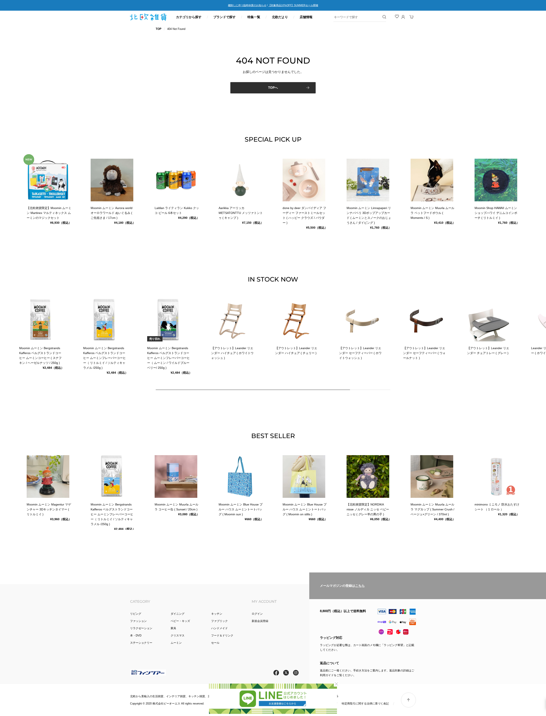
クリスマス (177, 635)
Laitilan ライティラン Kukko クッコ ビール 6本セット (177, 210)
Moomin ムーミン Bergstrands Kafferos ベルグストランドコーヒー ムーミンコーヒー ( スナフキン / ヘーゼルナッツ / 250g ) (40, 355)
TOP (158, 28)
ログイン (257, 613)
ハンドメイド (219, 628)
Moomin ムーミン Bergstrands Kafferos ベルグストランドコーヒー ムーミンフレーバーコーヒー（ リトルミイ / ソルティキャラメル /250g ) (104, 357)
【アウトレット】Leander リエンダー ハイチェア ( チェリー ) (296, 350)
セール (215, 642)
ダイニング (177, 613)
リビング (135, 613)
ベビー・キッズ (180, 621)
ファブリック (219, 621)
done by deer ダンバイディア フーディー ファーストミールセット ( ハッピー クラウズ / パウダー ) (304, 215)
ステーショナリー (141, 642)
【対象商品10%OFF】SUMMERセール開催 (293, 5)
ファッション (138, 621)
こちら (360, 586)
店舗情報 (306, 17)
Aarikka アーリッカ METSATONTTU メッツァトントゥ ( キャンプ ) (241, 212)
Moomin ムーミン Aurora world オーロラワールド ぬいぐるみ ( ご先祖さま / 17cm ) (111, 212)
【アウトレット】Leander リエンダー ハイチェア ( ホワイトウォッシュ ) (232, 353)
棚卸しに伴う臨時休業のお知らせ (247, 5)
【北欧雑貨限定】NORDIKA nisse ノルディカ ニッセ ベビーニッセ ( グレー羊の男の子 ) (368, 509)
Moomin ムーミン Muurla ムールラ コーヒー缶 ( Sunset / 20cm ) (176, 507)
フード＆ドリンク (222, 635)
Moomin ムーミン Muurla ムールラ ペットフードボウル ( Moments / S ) (432, 212)
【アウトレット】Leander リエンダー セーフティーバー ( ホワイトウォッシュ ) (360, 353)
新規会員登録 (260, 621)
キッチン (216, 613)
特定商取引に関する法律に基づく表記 (365, 703)
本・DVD (135, 635)
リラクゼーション (141, 628)
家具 (173, 628)
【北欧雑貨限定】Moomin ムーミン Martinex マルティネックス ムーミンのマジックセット (49, 212)
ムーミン (176, 642)
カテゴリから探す (189, 17)
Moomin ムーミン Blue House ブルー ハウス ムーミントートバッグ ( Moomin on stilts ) (305, 509)
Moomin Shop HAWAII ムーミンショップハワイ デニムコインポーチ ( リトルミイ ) (496, 212)
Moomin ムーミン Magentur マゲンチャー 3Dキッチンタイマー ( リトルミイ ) (49, 509)
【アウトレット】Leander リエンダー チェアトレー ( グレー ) (488, 350)
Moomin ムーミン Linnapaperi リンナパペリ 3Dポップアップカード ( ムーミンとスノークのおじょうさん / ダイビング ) (369, 215)
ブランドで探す (224, 17)
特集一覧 (253, 17)
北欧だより (280, 17)
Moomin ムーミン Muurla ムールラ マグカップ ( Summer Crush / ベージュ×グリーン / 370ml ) (432, 509)
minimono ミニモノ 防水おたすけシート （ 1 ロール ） (497, 507)
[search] (356, 17)
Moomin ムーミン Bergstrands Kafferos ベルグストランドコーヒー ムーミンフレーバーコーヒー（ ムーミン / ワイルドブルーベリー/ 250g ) (168, 357)
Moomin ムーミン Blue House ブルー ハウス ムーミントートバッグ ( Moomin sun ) (241, 509)
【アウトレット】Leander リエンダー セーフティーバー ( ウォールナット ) (424, 353)
